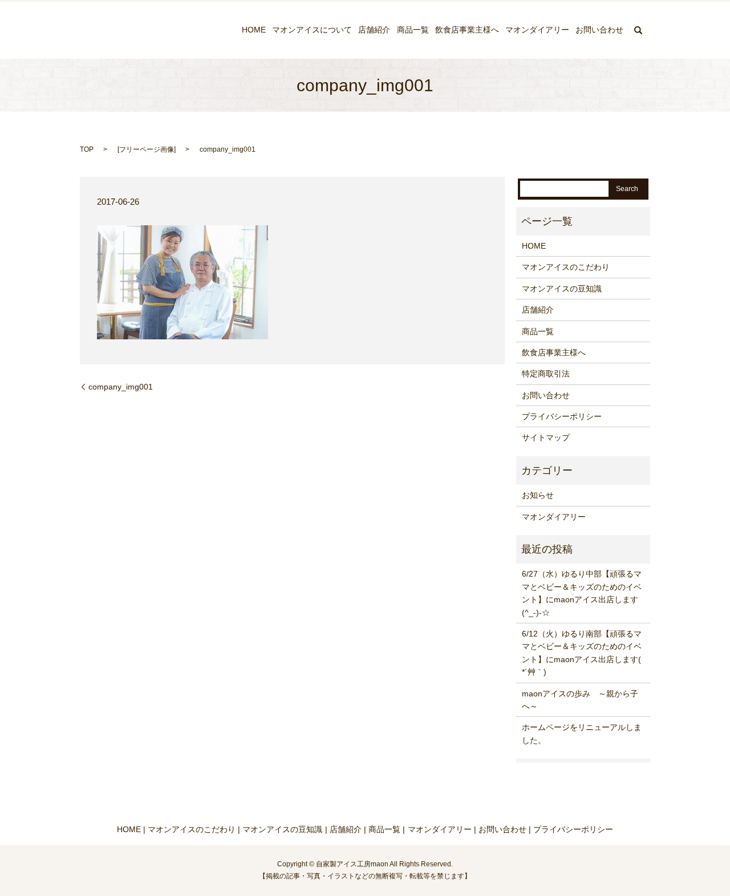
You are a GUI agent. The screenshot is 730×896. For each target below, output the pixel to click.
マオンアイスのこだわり (566, 266)
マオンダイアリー (537, 30)
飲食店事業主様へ (467, 30)
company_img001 (120, 386)
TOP (87, 149)
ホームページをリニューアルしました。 (582, 733)
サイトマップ (546, 437)
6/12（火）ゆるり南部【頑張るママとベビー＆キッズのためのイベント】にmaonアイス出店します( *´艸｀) (582, 652)
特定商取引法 (546, 373)
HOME (254, 30)
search (638, 30)
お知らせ (538, 495)
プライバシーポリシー (562, 416)
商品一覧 (413, 30)
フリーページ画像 (146, 149)
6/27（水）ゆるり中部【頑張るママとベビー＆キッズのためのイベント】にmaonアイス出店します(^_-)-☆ (582, 593)
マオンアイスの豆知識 (562, 288)
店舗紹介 (374, 30)
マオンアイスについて (312, 30)
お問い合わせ (599, 30)
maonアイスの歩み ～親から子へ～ (580, 700)
